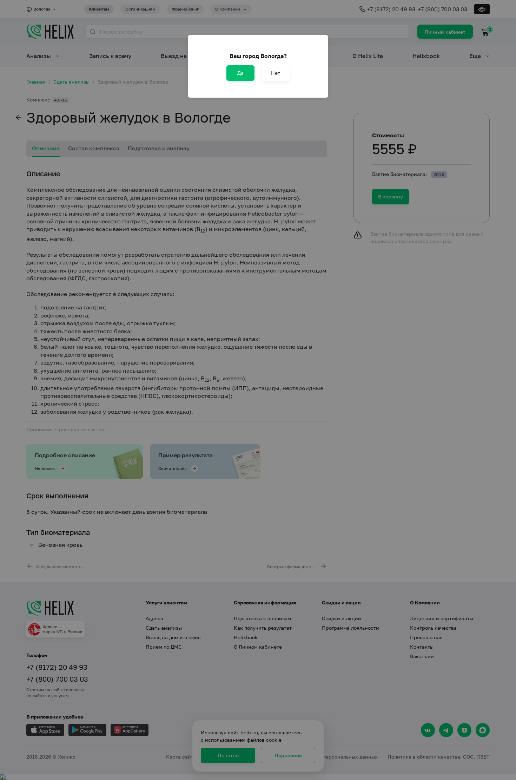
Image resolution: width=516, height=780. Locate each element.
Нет (275, 73)
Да (240, 73)
